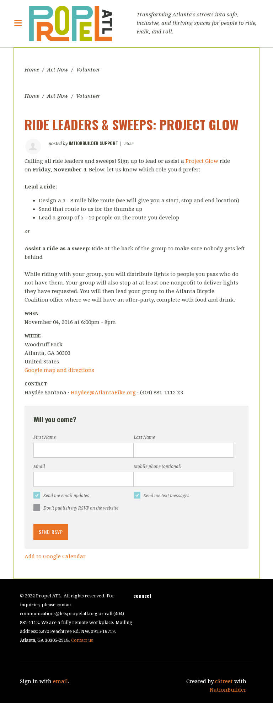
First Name (44, 437)
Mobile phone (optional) (157, 466)
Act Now (57, 69)
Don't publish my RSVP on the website (80, 508)
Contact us (82, 640)
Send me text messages (166, 495)
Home (32, 69)
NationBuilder (228, 690)
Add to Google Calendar (55, 556)
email (60, 681)
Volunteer (88, 69)
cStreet (224, 681)
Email (39, 466)
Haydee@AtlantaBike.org (103, 392)
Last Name (144, 437)
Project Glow (203, 161)
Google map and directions (59, 370)
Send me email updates (66, 495)
